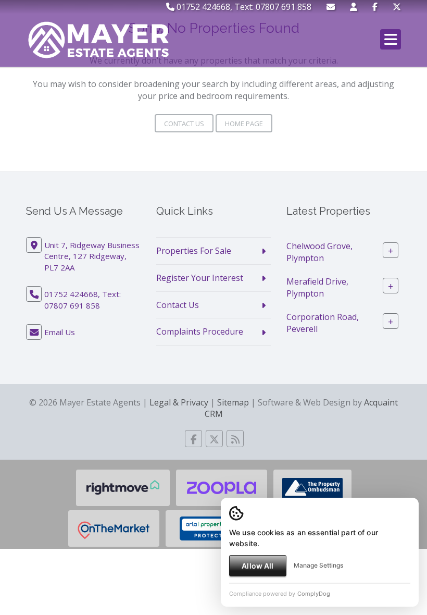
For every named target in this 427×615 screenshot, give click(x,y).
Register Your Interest (199, 278)
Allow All (257, 565)
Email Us (59, 332)
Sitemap (233, 402)
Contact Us (184, 123)
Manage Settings (318, 565)
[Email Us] (330, 7)
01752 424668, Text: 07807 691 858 (242, 7)
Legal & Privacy (178, 402)
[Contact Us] (353, 7)
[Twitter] (397, 7)
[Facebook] (375, 7)
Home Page (244, 123)
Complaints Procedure (199, 331)
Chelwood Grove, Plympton (319, 252)
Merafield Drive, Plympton (317, 287)
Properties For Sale (193, 250)
